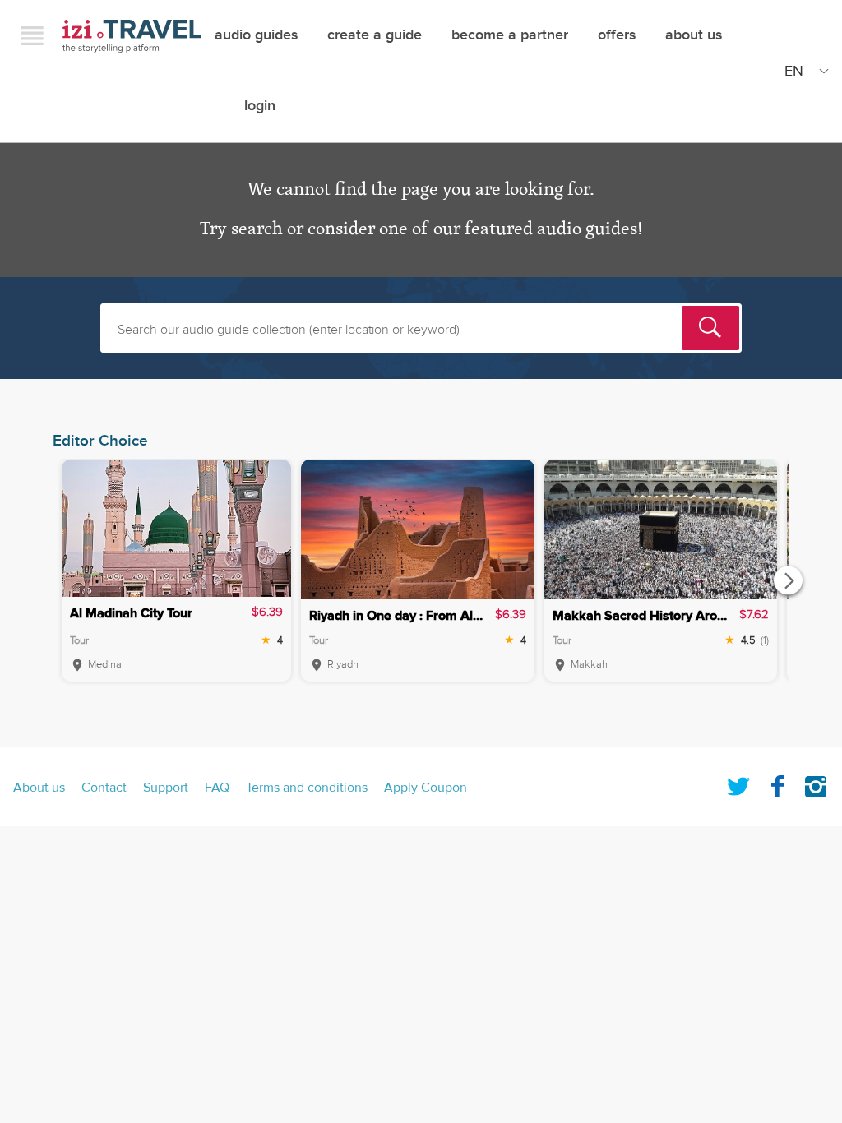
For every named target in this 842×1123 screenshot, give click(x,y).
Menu (32, 35)
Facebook (777, 783)
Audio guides (256, 35)
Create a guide (374, 35)
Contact (104, 787)
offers (617, 35)
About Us (693, 35)
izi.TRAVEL (131, 36)
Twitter (738, 783)
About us (39, 787)
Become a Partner (509, 35)
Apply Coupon (425, 787)
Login (259, 105)
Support (165, 787)
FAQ (217, 787)
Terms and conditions (307, 787)
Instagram (816, 783)
